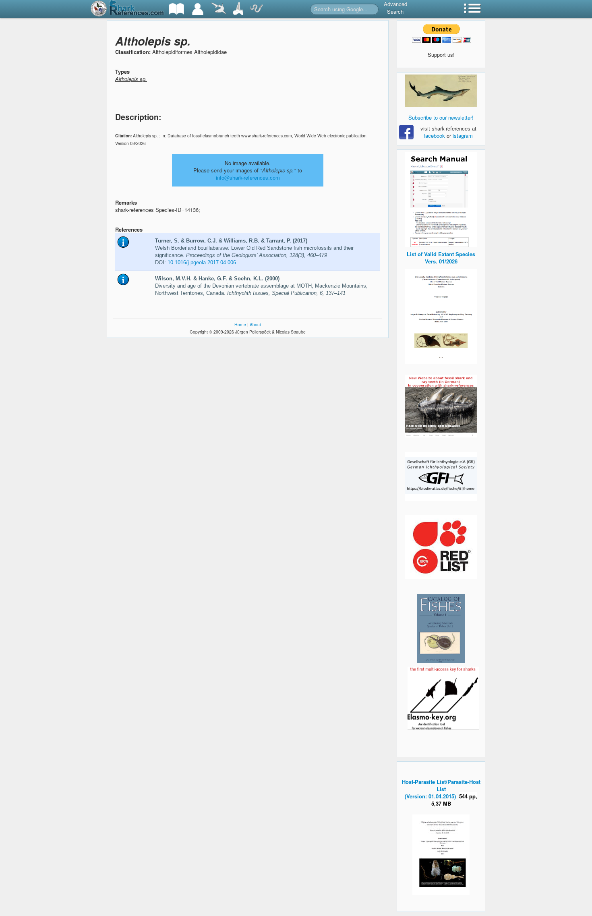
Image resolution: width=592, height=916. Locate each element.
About (255, 324)
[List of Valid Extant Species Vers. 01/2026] (441, 315)
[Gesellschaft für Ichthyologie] (441, 475)
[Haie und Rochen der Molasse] (441, 406)
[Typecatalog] (238, 9)
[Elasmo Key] (443, 697)
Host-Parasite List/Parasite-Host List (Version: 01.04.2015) (441, 789)
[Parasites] (256, 9)
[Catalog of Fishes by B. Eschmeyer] (441, 628)
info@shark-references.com (248, 177)
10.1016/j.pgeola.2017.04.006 (202, 262)
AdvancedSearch (395, 7)
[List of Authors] (197, 9)
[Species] (218, 9)
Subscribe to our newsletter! (441, 117)
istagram (463, 135)
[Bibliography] (176, 9)
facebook (434, 135)
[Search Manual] (441, 198)
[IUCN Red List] (441, 547)
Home (240, 324)
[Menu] (472, 9)
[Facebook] (441, 91)
